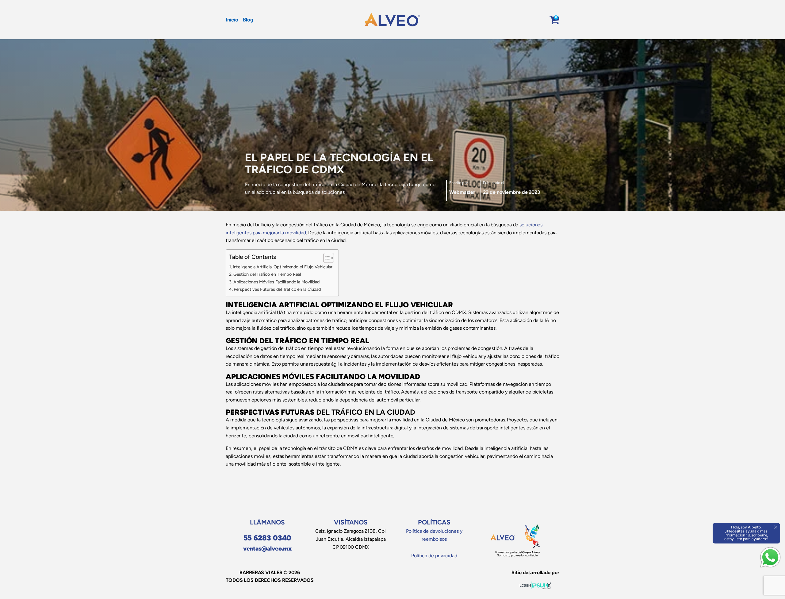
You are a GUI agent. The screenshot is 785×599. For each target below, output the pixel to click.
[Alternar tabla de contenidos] (325, 258)
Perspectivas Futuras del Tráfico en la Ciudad (277, 289)
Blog (248, 20)
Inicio (232, 20)
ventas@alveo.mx (267, 548)
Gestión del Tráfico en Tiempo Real (267, 274)
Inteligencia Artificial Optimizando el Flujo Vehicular (282, 267)
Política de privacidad (434, 556)
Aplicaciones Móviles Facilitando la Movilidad (276, 282)
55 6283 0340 (267, 537)
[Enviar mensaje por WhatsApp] (770, 557)
